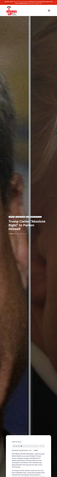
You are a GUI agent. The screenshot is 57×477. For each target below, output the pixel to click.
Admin (11, 233)
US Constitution (20, 216)
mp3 (20, 450)
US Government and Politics (33, 216)
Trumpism (11, 216)
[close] (55, 2)
